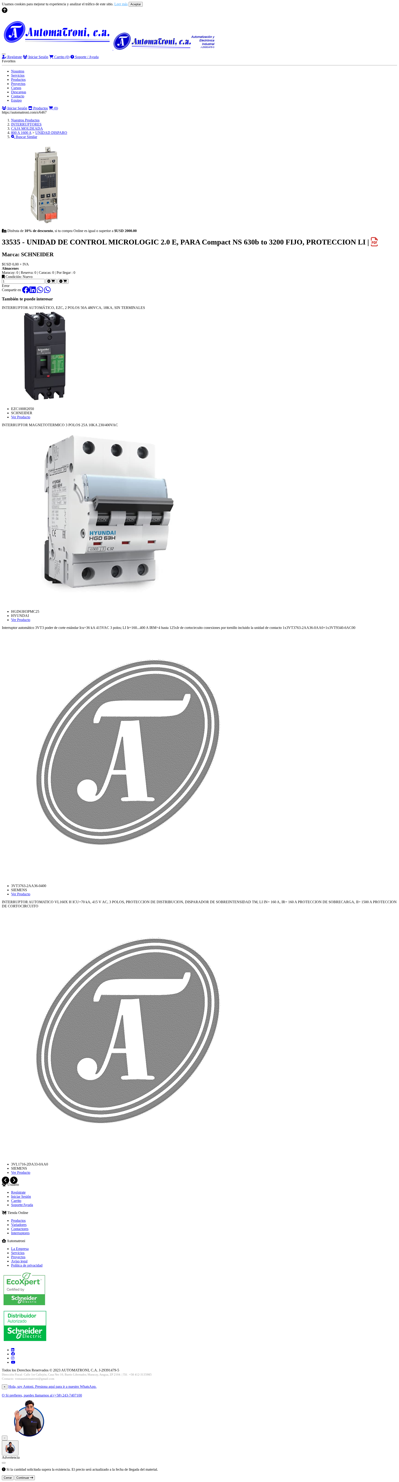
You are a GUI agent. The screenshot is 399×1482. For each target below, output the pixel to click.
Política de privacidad (26, 1265)
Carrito (61, 57)
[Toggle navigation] (4, 54)
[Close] (4, 1463)
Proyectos (18, 84)
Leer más (121, 4)
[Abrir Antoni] (10, 1447)
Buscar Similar (26, 137)
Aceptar (135, 4)
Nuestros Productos (25, 120)
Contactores (19, 1229)
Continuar (23, 1477)
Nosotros (17, 71)
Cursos (16, 88)
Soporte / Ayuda (86, 57)
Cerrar (8, 1477)
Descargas (18, 92)
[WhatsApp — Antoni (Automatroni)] (29, 1438)
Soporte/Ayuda (22, 1205)
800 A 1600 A (21, 133)
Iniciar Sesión (37, 57)
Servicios (17, 75)
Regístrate (14, 57)
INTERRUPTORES (26, 124)
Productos (18, 79)
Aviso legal (19, 1261)
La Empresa (20, 1249)
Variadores (19, 1225)
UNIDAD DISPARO (51, 133)
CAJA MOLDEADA (27, 128)
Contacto (17, 96)
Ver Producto (20, 417)
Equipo (16, 100)
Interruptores (20, 1233)
